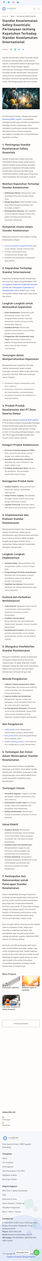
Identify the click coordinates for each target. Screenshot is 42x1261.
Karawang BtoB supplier (28, 420)
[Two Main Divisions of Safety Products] (11, 1000)
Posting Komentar (21, 1023)
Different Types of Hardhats (29, 988)
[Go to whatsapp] (36, 1252)
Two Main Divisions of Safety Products (11, 1008)
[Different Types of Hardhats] (31, 981)
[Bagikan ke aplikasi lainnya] (23, 49)
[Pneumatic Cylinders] (11, 981)
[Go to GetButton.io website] (36, 1257)
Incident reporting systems (14, 741)
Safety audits (9, 729)
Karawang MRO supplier (12, 119)
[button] (4, 3)
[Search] (38, 9)
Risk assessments (11, 735)
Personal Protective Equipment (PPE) (18, 246)
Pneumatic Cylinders (10, 987)
